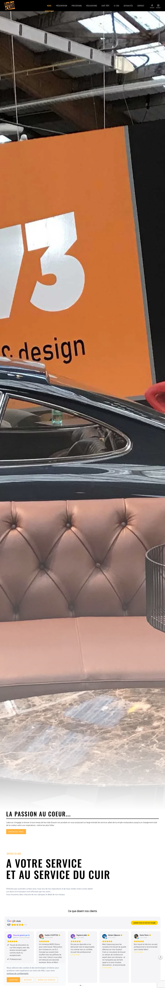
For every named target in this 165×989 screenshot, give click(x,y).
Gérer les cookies (46, 980)
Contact (140, 5)
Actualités (128, 5)
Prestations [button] (77, 5)
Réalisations (91, 5)
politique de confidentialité (17, 973)
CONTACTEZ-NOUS (16, 831)
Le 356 (116, 5)
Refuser (28, 980)
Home (49, 5)
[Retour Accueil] (9, 5)
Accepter (13, 980)
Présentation (61, 5)
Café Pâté (105, 5)
